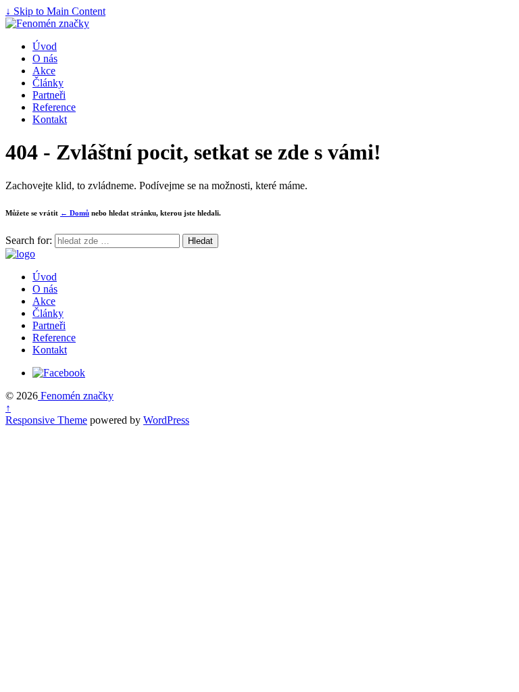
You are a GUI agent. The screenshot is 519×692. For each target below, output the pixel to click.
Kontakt (49, 119)
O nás (44, 58)
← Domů (74, 213)
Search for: (28, 240)
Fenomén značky (76, 395)
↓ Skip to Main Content (55, 11)
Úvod (44, 46)
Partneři (49, 95)
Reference (54, 107)
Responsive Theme (46, 420)
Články (48, 83)
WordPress (166, 420)
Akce (43, 70)
